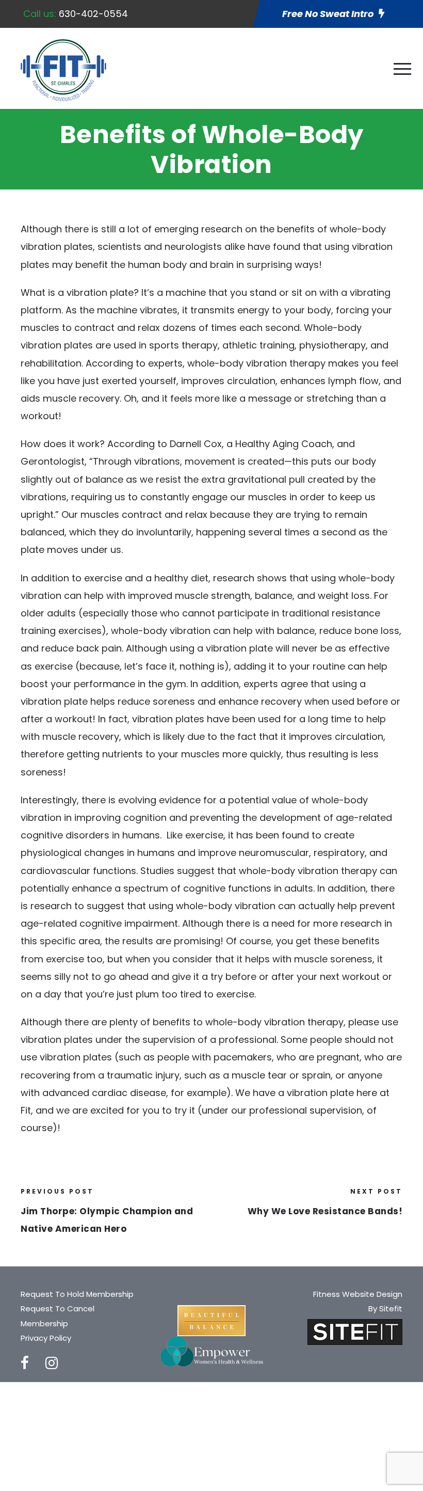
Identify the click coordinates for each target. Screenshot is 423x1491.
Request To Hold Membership (77, 1294)
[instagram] (51, 1363)
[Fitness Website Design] (354, 1331)
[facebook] (25, 1363)
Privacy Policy (46, 1338)
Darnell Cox (196, 443)
